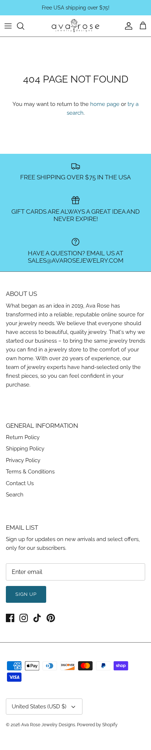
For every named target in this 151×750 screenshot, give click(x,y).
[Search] (24, 26)
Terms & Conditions (30, 471)
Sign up (26, 594)
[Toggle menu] (8, 26)
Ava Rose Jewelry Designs (48, 724)
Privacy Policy (23, 460)
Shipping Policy (25, 448)
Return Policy (23, 437)
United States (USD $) (39, 706)
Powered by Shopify (97, 724)
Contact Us (20, 483)
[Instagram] (23, 618)
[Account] (127, 26)
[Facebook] (10, 618)
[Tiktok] (37, 618)
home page (104, 104)
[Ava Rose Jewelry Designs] (75, 26)
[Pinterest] (51, 618)
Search (14, 494)
